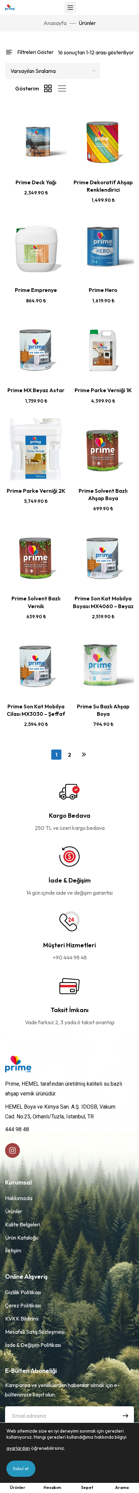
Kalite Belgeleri (22, 1224)
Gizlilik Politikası (23, 1292)
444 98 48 (17, 1129)
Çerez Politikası (23, 1305)
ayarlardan (18, 1448)
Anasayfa (55, 23)
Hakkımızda (18, 1198)
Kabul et (21, 1468)
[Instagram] (12, 1150)
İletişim (13, 1250)
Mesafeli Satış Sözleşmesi (34, 1331)
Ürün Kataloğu (21, 1237)
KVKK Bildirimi (21, 1318)
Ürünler (13, 1211)
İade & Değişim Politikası (33, 1344)
